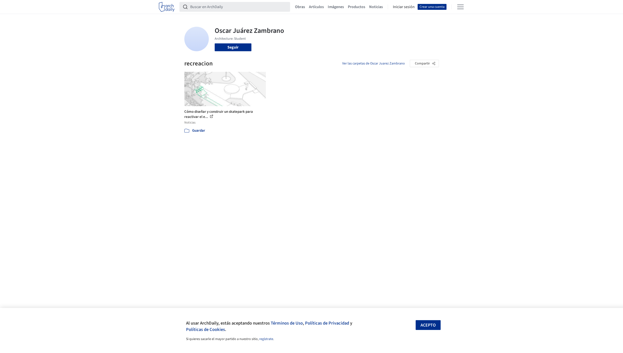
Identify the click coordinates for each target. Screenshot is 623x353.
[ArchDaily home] (167, 7)
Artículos (316, 7)
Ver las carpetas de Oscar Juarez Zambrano (373, 63)
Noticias (376, 7)
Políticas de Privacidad (327, 323)
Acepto (428, 325)
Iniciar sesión (404, 7)
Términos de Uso (287, 323)
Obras (300, 7)
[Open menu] (460, 7)
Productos (356, 7)
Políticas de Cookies (205, 329)
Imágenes (336, 7)
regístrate (266, 339)
